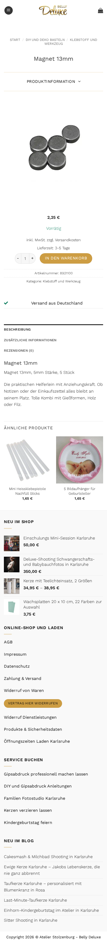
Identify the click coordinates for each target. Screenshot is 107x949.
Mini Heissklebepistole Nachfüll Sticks (27, 491)
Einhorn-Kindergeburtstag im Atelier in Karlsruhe (51, 910)
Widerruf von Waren (24, 690)
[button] (8, 10)
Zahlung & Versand (22, 678)
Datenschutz (17, 666)
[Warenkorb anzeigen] (100, 10)
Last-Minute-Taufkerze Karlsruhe (35, 900)
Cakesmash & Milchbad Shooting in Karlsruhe (48, 856)
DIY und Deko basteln (45, 40)
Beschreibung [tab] (17, 329)
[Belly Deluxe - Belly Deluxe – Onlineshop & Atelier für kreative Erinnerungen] (53, 10)
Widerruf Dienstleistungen (30, 717)
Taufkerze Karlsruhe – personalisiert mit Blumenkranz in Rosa (43, 887)
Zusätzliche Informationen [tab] (30, 340)
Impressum (15, 654)
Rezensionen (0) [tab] (19, 350)
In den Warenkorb (66, 258)
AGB (8, 642)
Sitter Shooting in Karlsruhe (30, 920)
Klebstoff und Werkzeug (62, 281)
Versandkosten (68, 240)
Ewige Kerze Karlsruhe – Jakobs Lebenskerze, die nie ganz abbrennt (52, 870)
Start (15, 40)
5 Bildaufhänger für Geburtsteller (79, 491)
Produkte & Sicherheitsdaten (33, 729)
